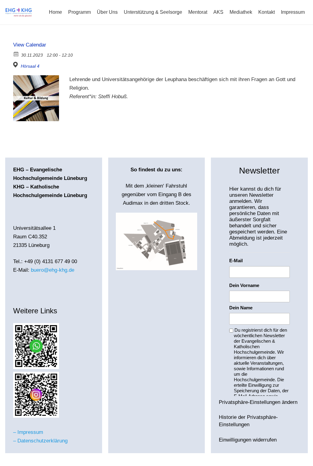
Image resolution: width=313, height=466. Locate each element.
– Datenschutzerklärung (40, 441)
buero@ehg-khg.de (52, 270)
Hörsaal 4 (30, 66)
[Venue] (16, 65)
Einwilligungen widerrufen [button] (248, 440)
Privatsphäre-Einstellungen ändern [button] (258, 402)
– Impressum (28, 432)
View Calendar (29, 45)
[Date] (16, 54)
